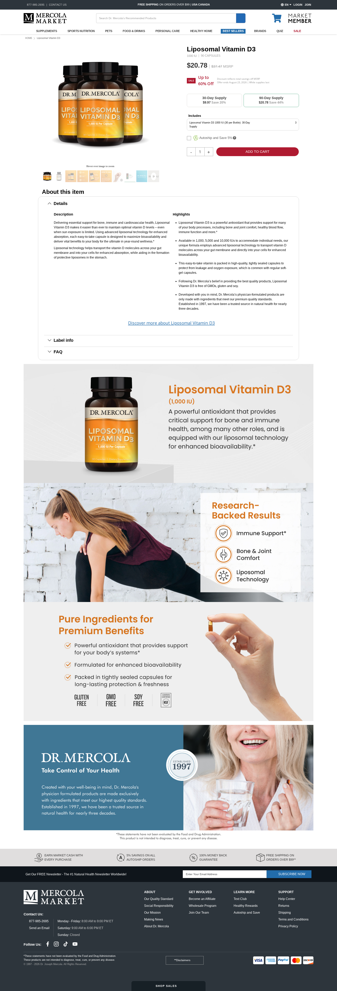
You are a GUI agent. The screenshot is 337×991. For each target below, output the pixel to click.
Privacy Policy (288, 926)
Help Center (286, 899)
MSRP (228, 66)
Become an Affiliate (202, 899)
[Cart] (279, 16)
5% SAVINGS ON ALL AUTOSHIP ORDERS (141, 857)
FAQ (58, 351)
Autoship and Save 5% (215, 138)
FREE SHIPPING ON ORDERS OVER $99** (281, 857)
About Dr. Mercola (156, 926)
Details (60, 203)
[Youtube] (75, 945)
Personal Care (167, 31)
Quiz (280, 31)
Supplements (46, 31)
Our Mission (152, 912)
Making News (153, 919)
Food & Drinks (134, 31)
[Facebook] (47, 945)
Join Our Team (199, 912)
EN (286, 4)
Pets (108, 31)
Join (308, 4)
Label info (63, 340)
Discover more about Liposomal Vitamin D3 (171, 323)
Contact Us (58, 4)
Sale (297, 31)
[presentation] (161, 103)
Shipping (284, 912)
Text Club (240, 899)
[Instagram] (56, 945)
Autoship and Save (247, 912)
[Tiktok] (66, 945)
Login (298, 4)
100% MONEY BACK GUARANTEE (213, 857)
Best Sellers (233, 31)
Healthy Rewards (246, 905)
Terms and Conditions (293, 919)
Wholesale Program (202, 905)
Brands (260, 31)
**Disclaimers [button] (182, 960)
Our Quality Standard (158, 899)
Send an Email (39, 928)
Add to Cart (257, 152)
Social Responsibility (158, 905)
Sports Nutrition (81, 31)
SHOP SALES (167, 985)
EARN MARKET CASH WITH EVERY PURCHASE (63, 857)
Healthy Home (201, 31)
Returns (283, 905)
